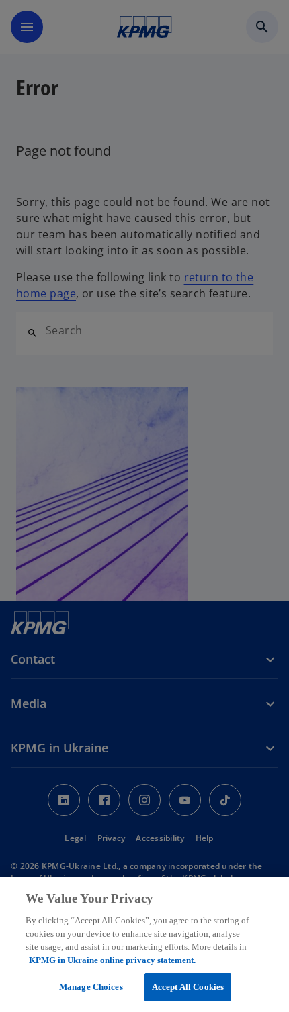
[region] (144, 944)
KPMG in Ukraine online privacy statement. (112, 960)
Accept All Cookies (188, 987)
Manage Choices (91, 987)
